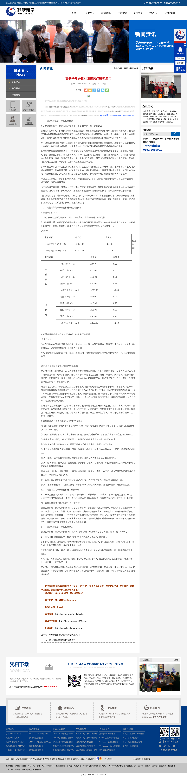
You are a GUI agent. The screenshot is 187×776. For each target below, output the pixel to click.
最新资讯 (16, 82)
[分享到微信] (107, 90)
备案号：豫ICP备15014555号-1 (93, 775)
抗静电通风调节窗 (36, 746)
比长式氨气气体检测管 (85, 742)
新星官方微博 (20, 766)
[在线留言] (29, 120)
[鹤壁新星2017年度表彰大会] (161, 98)
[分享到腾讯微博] (94, 90)
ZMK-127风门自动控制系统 (40, 742)
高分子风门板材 (34, 766)
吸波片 (147, 766)
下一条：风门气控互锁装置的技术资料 (58, 640)
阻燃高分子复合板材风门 (15, 750)
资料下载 (19, 664)
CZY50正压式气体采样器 (109, 738)
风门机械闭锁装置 (36, 750)
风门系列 (24, 679)
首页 (73, 13)
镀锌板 (140, 766)
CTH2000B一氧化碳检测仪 (110, 746)
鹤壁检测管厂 (61, 766)
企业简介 (90, 13)
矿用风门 (103, 766)
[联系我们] (180, 63)
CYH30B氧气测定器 (107, 750)
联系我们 (170, 13)
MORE (176, 660)
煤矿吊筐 (9, 770)
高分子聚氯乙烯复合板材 (132, 742)
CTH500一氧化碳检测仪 (108, 742)
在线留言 (137, 759)
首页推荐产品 (14, 679)
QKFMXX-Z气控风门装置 (39, 734)
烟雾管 (84, 115)
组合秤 (17, 770)
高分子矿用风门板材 (130, 738)
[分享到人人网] (98, 90)
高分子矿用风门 (111, 107)
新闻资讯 (106, 13)
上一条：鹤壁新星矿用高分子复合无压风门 (60, 635)
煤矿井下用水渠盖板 (130, 746)
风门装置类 (34, 679)
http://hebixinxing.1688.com (73, 621)
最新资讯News (21, 72)
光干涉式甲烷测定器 (107, 734)
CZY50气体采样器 (116, 766)
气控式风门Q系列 (12, 738)
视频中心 (69, 708)
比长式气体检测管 (116, 111)
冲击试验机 (26, 770)
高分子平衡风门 (48, 766)
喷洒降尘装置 (45, 679)
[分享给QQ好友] (102, 90)
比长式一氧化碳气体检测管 (86, 734)
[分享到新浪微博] (86, 90)
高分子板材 (24, 681)
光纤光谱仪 (37, 770)
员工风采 (147, 68)
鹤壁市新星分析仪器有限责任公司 (60, 107)
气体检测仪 (13, 681)
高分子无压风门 (75, 766)
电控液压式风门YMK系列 (15, 746)
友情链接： (10, 766)
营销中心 (154, 13)
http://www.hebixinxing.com (69, 628)
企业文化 (147, 106)
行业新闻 (16, 94)
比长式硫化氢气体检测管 (85, 746)
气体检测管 (56, 679)
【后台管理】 (108, 759)
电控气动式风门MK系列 (15, 742)
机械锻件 (171, 766)
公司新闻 (16, 88)
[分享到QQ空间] (90, 90)
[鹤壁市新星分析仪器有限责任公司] (21, 16)
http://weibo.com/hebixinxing (69, 614)
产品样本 (26, 708)
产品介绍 (122, 13)
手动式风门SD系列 (13, 734)
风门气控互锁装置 (36, 738)
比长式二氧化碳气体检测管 (86, 738)
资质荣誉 (138, 13)
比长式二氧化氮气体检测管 (86, 750)
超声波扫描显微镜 (159, 766)
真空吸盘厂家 (130, 766)
